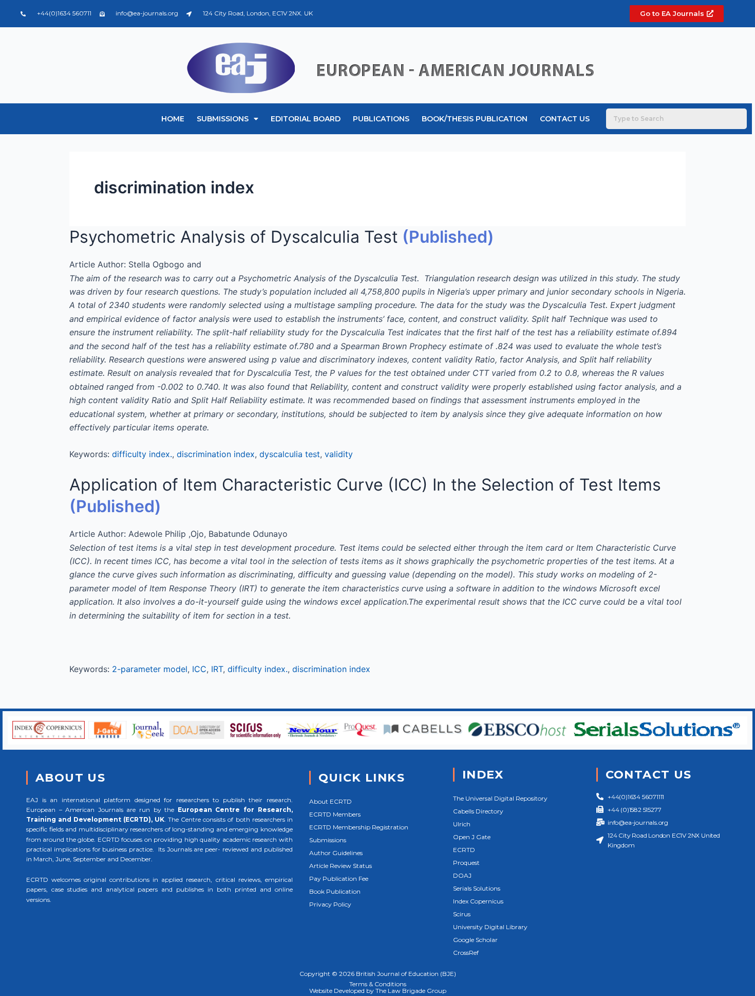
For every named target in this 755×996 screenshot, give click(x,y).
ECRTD (464, 850)
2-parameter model (149, 669)
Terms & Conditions (377, 984)
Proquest (466, 862)
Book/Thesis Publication (474, 118)
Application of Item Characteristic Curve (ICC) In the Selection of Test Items (365, 485)
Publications (381, 118)
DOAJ (462, 875)
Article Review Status (340, 866)
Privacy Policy (330, 904)
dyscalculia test (289, 454)
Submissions (223, 118)
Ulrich (461, 824)
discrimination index (216, 454)
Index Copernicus (478, 901)
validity (339, 454)
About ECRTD (330, 801)
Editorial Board (306, 118)
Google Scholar (475, 940)
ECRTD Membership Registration (358, 827)
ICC (199, 669)
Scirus (461, 914)
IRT (217, 669)
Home (172, 118)
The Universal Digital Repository (500, 798)
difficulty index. (142, 454)
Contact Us (565, 118)
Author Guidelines (336, 853)
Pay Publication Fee (338, 878)
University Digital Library (490, 927)
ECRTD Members (335, 814)
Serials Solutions (476, 888)
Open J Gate (471, 837)
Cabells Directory (478, 811)
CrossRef (466, 952)
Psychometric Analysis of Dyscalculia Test (233, 237)
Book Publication (335, 891)
